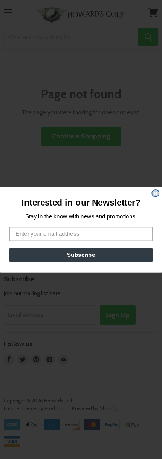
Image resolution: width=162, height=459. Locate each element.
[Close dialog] (155, 192)
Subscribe (81, 255)
